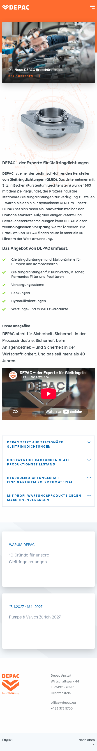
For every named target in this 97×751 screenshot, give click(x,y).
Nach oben (87, 740)
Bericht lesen (20, 76)
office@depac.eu (63, 702)
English (7, 739)
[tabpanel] (48, 52)
